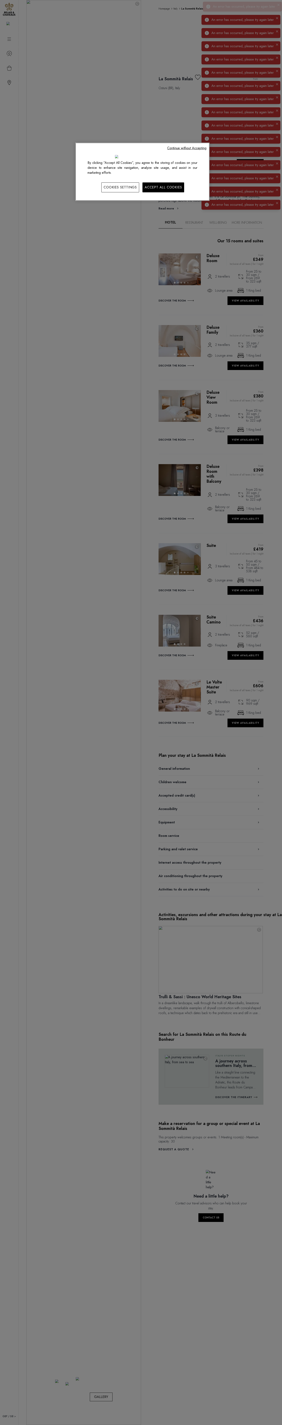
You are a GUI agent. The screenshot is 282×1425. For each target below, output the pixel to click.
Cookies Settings (120, 187)
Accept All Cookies (163, 187)
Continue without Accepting (186, 148)
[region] (142, 172)
